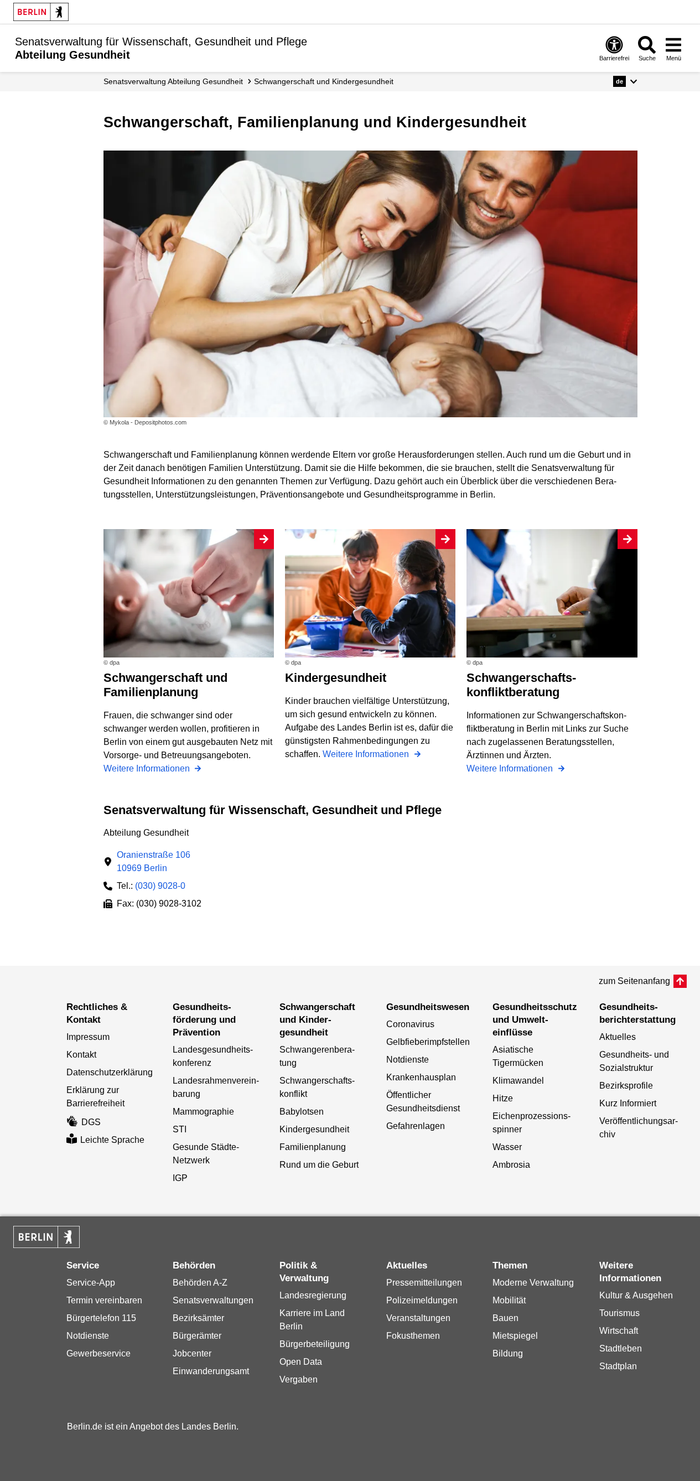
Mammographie (203, 1111)
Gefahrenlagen (415, 1126)
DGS (91, 1122)
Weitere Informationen (147, 768)
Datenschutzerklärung (109, 1072)
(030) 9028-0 (160, 885)
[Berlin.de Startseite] (41, 12)
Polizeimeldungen (422, 1300)
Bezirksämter (198, 1318)
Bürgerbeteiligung (314, 1344)
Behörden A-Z (200, 1282)
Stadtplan (618, 1366)
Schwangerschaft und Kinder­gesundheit (323, 81)
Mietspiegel (515, 1335)
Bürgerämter (197, 1335)
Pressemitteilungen (424, 1282)
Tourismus (619, 1313)
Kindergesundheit (314, 1129)
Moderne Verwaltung (533, 1282)
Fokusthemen (413, 1335)
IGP (180, 1178)
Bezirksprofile (626, 1085)
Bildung (507, 1353)
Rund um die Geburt (319, 1164)
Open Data (300, 1361)
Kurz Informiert (627, 1103)
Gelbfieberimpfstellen (428, 1042)
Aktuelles (617, 1037)
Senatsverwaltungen (213, 1300)
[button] (625, 81)
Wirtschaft (618, 1330)
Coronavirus (410, 1024)
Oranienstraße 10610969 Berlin (153, 861)
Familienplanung (312, 1147)
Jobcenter (192, 1353)
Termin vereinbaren (104, 1300)
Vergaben (298, 1379)
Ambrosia (511, 1164)
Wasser (507, 1147)
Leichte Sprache (112, 1140)
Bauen (505, 1318)
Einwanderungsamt (211, 1371)
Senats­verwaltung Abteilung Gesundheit (173, 81)
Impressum (88, 1037)
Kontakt (81, 1054)
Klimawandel (518, 1080)
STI (179, 1129)
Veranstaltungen (418, 1318)
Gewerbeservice (98, 1353)
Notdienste (407, 1059)
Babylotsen (301, 1111)
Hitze (502, 1098)
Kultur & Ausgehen (636, 1295)
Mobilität (509, 1300)
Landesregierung (312, 1295)
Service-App (90, 1282)
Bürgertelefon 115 (101, 1318)
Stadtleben (620, 1348)
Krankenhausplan (421, 1077)
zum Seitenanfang (634, 981)
